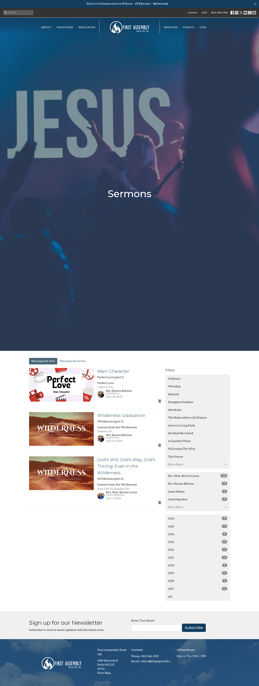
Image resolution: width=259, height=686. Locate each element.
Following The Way (182, 448)
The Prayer (175, 456)
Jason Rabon (197, 491)
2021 (197, 557)
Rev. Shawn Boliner (197, 483)
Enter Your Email (143, 620)
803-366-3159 (219, 12)
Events (188, 27)
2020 (197, 565)
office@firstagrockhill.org (157, 661)
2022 (197, 549)
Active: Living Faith (181, 425)
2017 (197, 588)
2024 (197, 534)
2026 (197, 518)
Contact (192, 12)
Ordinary (174, 378)
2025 (197, 526)
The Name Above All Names (187, 417)
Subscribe (194, 628)
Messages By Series (73, 361)
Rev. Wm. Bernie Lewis (197, 476)
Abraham (174, 409)
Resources (86, 27)
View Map (104, 673)
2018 (197, 581)
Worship (174, 386)
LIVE (204, 12)
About (46, 27)
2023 (197, 542)
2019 (197, 573)
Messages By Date (43, 361)
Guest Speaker (197, 499)
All (170, 596)
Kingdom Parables (180, 402)
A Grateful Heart (179, 441)
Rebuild (173, 394)
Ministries (65, 27)
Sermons (171, 27)
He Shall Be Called (180, 433)
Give (203, 27)
